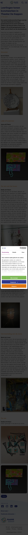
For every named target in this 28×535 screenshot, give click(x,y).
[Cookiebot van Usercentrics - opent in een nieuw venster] (20, 248)
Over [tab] (23, 252)
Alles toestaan (14, 278)
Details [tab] (14, 252)
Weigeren (14, 286)
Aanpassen (13, 282)
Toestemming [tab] (5, 252)
